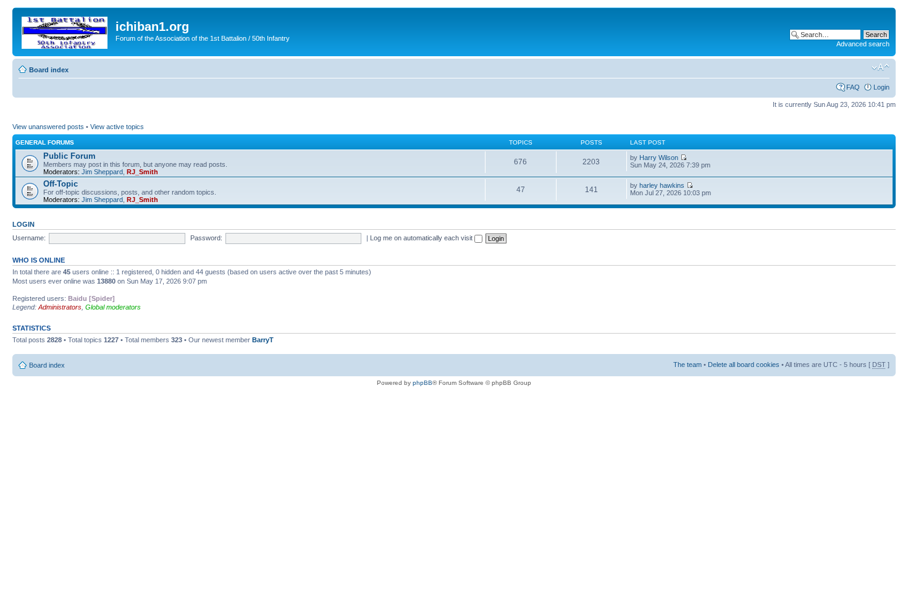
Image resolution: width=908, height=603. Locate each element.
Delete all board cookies (744, 364)
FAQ (853, 87)
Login (881, 87)
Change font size (880, 67)
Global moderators (113, 307)
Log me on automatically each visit (422, 238)
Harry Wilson (658, 157)
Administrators (60, 307)
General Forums (44, 142)
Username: (29, 238)
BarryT (263, 340)
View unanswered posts (48, 126)
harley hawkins (661, 185)
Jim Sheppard (102, 171)
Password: (206, 238)
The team (687, 364)
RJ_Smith (142, 171)
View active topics (117, 126)
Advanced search (862, 44)
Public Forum (69, 156)
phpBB (422, 382)
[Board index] (65, 30)
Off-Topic (60, 183)
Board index (49, 70)
